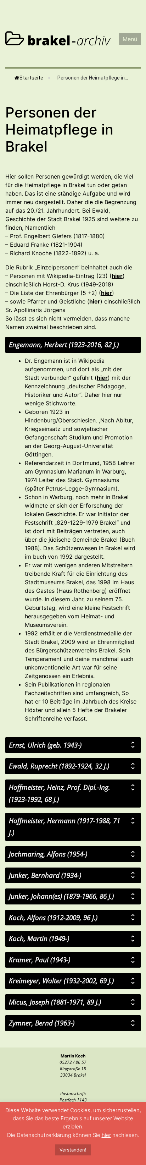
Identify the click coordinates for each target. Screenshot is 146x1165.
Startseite (31, 78)
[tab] (73, 345)
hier (117, 275)
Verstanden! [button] (73, 1150)
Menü (130, 39)
